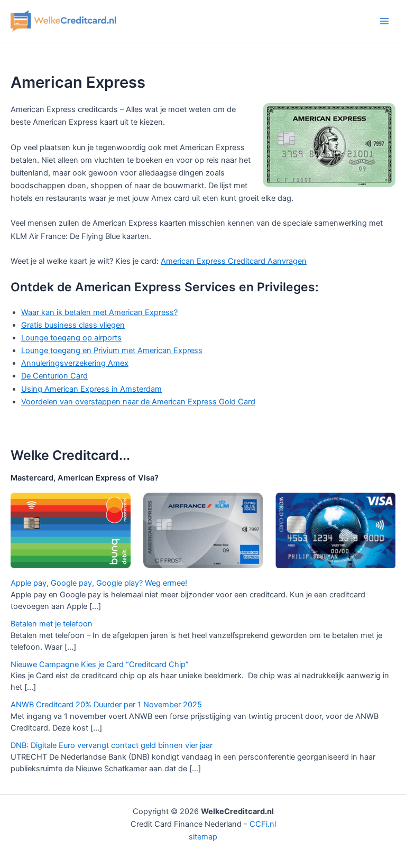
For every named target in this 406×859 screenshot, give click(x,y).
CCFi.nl (263, 824)
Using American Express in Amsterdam (91, 389)
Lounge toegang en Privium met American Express (111, 350)
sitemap (203, 837)
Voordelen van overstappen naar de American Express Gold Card (138, 402)
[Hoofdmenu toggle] (384, 21)
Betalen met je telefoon (52, 624)
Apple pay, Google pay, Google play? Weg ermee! (99, 583)
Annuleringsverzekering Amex (74, 363)
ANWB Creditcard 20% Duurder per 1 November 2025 (106, 704)
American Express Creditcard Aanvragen (234, 261)
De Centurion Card (54, 376)
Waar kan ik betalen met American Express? (99, 312)
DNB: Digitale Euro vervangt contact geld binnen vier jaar (112, 745)
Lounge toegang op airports (71, 338)
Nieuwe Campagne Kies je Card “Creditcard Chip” (100, 664)
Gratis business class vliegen (73, 325)
